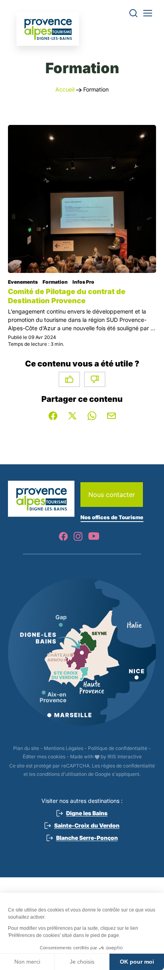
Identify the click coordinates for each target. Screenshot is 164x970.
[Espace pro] (48, 29)
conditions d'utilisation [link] (62, 774)
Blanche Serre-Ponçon (87, 837)
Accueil (64, 89)
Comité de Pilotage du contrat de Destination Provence (66, 296)
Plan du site (26, 748)
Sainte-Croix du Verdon (86, 825)
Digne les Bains (86, 813)
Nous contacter (111, 495)
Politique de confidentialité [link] (117, 748)
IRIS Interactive (124, 757)
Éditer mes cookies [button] (44, 757)
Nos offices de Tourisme (111, 517)
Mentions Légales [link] (63, 748)
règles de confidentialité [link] (128, 766)
